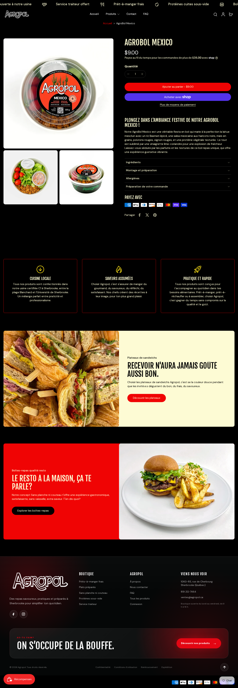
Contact (131, 14)
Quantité (131, 66)
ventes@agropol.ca (192, 597)
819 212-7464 (188, 591)
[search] (215, 14)
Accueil (94, 14)
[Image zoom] (58, 93)
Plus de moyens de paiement (178, 104)
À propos (135, 581)
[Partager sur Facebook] (139, 215)
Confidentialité (102, 667)
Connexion (136, 604)
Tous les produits (140, 598)
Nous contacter (139, 587)
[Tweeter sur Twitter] (147, 215)
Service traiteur (88, 604)
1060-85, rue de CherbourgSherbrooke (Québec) (197, 583)
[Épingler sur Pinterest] (155, 215)
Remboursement (149, 667)
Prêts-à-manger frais (91, 581)
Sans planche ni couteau (93, 592)
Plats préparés (87, 587)
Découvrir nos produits (199, 643)
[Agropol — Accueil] (40, 581)
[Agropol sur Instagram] (24, 614)
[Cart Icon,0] (231, 14)
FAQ (145, 14)
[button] (178, 87)
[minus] (128, 74)
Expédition (167, 667)
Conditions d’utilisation (125, 667)
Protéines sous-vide (90, 598)
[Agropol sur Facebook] (14, 614)
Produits (111, 14)
